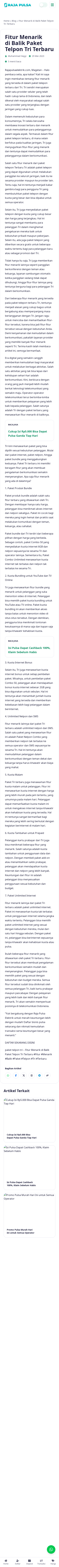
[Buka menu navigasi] (52, 5)
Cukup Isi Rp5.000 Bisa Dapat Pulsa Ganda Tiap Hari (27, 433)
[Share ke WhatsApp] (8, 1075)
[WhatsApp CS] (51, 1549)
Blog (14, 20)
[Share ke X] (24, 1075)
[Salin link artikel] (47, 1075)
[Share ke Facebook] (16, 1075)
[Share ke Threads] (32, 1075)
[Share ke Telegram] (39, 1075)
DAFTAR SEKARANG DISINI (20, 1042)
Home (7, 20)
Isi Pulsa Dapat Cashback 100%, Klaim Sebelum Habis (29, 650)
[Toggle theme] (43, 4)
